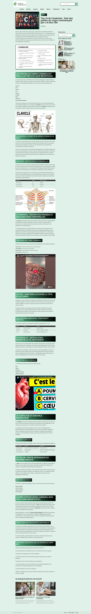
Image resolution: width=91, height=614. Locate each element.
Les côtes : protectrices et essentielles (26, 55)
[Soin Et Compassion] (19, 4)
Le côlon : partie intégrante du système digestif (44, 56)
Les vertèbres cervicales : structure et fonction (26, 64)
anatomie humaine (31, 31)
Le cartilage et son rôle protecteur (44, 52)
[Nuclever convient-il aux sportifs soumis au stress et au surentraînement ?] (60, 54)
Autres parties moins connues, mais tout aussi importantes (45, 60)
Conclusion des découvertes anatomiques (46, 62)
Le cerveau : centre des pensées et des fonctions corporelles (25, 58)
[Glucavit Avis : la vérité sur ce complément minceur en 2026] (60, 48)
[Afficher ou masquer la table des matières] (41, 47)
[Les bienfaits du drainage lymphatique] (46, 589)
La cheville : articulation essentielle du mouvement (25, 67)
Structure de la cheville (43, 50)
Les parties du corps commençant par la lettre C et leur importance (26, 51)
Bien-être (65, 52)
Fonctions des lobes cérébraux (25, 60)
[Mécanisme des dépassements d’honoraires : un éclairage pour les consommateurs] (60, 42)
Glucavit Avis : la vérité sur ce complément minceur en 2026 (69, 49)
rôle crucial (40, 36)
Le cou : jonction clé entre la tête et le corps (26, 61)
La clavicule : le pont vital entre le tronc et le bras (27, 54)
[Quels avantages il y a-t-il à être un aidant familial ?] (25, 589)
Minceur (65, 47)
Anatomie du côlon (42, 58)
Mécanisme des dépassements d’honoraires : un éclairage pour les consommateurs (68, 43)
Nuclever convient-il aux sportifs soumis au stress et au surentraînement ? (69, 54)
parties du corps (29, 40)
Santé (43, 14)
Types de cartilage (42, 53)
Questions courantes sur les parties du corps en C (45, 65)
